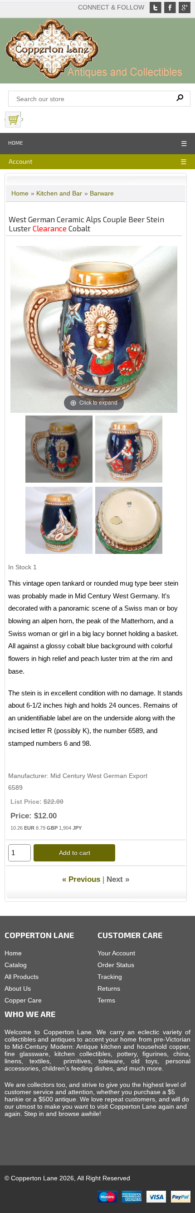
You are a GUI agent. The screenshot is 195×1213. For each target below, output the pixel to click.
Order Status (116, 964)
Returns (109, 988)
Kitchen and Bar (59, 193)
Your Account (116, 953)
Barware (102, 193)
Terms (106, 1000)
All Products (22, 976)
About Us (18, 988)
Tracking (110, 976)
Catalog (16, 964)
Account (21, 161)
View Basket (45, 119)
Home (15, 142)
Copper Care (23, 1000)
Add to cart (74, 852)
